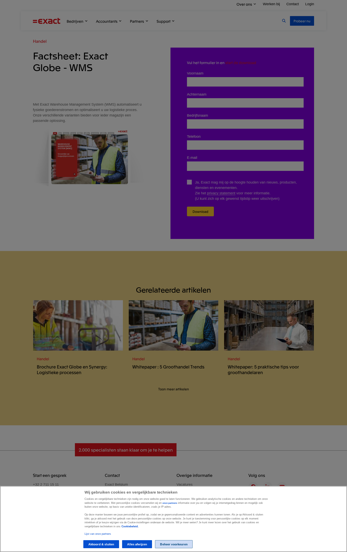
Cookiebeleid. (130, 526)
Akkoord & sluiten (101, 544)
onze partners (169, 503)
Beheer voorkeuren (174, 544)
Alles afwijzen (137, 544)
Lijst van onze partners (98, 533)
